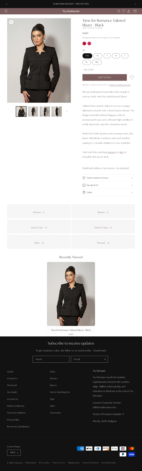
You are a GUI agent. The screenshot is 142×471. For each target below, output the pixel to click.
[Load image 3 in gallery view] (45, 111)
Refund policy (31, 463)
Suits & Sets (37, 227)
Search (10, 371)
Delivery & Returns (15, 406)
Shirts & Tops (101, 227)
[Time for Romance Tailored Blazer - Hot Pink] (89, 44)
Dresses (37, 212)
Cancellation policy (109, 463)
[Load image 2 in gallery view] (33, 111)
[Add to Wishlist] (132, 78)
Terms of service (59, 463)
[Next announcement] (135, 4)
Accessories (55, 412)
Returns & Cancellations (18, 426)
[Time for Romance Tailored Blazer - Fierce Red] (84, 44)
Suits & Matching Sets (60, 392)
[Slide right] (67, 111)
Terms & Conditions (16, 412)
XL (86, 62)
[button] (6, 11)
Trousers (101, 242)
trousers (112, 152)
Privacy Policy (13, 419)
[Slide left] (11, 111)
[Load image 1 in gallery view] (21, 111)
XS (98, 55)
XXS (87, 55)
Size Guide (12, 392)
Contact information (91, 463)
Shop (52, 371)
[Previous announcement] (6, 4)
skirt (121, 152)
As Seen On (12, 399)
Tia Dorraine (18, 463)
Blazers (101, 212)
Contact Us (12, 378)
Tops (52, 399)
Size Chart (88, 69)
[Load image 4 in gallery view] (56, 111)
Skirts (37, 242)
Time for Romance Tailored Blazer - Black (71, 330)
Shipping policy (74, 463)
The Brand (12, 385)
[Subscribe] (105, 359)
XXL (97, 62)
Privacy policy (44, 463)
